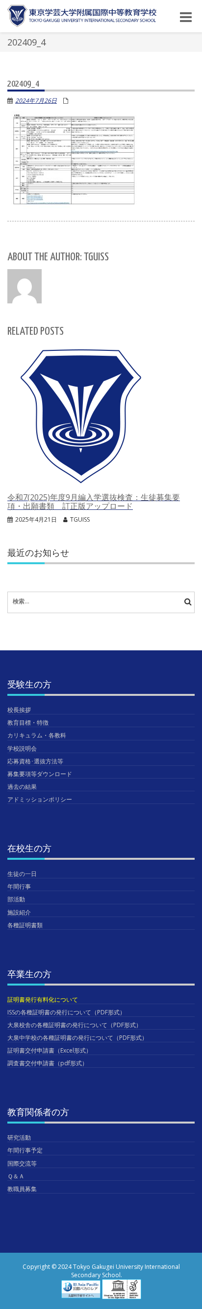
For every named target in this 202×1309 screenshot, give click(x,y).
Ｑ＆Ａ (16, 1176)
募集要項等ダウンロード (39, 774)
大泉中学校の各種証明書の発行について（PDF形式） (77, 1037)
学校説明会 (22, 748)
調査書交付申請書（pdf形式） (47, 1063)
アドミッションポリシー (39, 799)
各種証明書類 (25, 925)
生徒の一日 (22, 874)
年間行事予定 (25, 1150)
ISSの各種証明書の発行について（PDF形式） (66, 1012)
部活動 (16, 899)
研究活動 (19, 1137)
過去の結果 (22, 786)
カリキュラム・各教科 (36, 735)
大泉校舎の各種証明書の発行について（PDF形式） (74, 1025)
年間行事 (19, 886)
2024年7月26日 (36, 100)
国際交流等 (22, 1163)
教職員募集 (22, 1189)
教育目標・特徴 (28, 722)
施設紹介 (19, 912)
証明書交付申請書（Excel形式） (49, 1050)
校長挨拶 (19, 710)
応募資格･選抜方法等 (35, 761)
